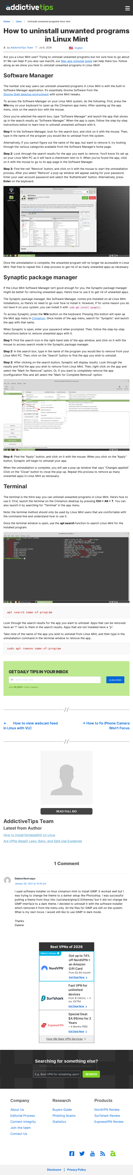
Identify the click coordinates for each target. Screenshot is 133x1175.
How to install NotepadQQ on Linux (29, 835)
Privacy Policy (76, 1169)
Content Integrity (23, 1121)
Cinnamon (38, 318)
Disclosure (54, 1169)
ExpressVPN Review (109, 1121)
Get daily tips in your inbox (38, 671)
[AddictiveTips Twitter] (82, 1153)
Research (61, 1100)
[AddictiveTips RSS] (102, 1153)
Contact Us (18, 1134)
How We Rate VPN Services (64, 1039)
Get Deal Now (77, 977)
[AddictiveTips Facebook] (72, 1153)
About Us (17, 1109)
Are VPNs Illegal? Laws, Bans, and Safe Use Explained (42, 841)
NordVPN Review (107, 1109)
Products (103, 1100)
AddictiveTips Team (22, 47)
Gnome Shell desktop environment (26, 94)
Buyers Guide (62, 1109)
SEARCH (91, 1074)
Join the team (20, 1127)
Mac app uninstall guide (76, 61)
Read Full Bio (66, 811)
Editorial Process (22, 1115)
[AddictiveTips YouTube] (92, 1153)
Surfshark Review (107, 1115)
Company (19, 1100)
